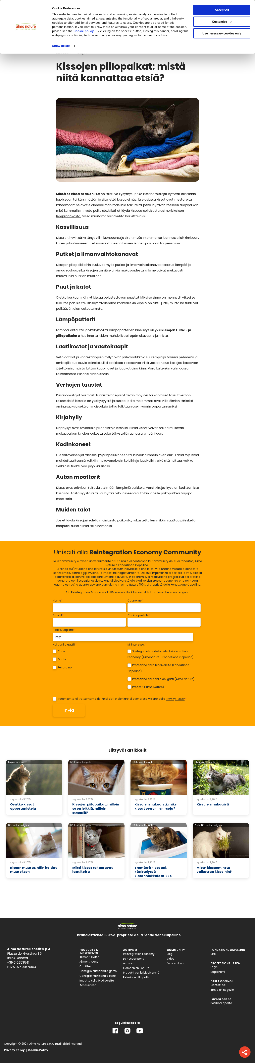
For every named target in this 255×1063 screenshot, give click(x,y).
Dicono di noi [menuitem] (175, 963)
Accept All (222, 10)
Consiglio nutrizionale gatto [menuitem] (98, 971)
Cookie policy (84, 31)
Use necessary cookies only (221, 33)
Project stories (16, 762)
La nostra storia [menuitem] (133, 959)
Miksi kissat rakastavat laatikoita (92, 869)
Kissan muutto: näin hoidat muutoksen (33, 869)
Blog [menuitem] (170, 954)
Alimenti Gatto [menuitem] (89, 957)
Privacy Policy (175, 699)
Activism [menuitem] (128, 963)
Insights (86, 762)
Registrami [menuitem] (218, 972)
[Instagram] (127, 1034)
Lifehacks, (75, 762)
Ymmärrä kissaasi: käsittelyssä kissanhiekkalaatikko (153, 871)
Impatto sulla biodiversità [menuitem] (96, 981)
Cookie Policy (38, 1050)
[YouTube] (139, 1034)
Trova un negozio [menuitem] (222, 990)
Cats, (198, 825)
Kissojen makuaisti (213, 804)
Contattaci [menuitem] (218, 985)
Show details (61, 45)
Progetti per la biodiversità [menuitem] (141, 973)
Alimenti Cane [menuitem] (88, 962)
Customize (219, 21)
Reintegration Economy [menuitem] (139, 954)
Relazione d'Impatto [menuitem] (136, 977)
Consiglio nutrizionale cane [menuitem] (97, 976)
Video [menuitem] (171, 959)
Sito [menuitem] (213, 954)
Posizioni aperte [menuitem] (221, 1003)
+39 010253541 (18, 962)
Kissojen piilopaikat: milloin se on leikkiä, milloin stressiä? (95, 808)
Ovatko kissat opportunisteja (23, 806)
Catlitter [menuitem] (85, 966)
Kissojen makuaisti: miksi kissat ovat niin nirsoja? (156, 806)
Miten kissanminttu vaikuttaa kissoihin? (214, 869)
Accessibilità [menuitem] (87, 985)
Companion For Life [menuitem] (136, 968)
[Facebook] (115, 1034)
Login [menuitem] (214, 967)
